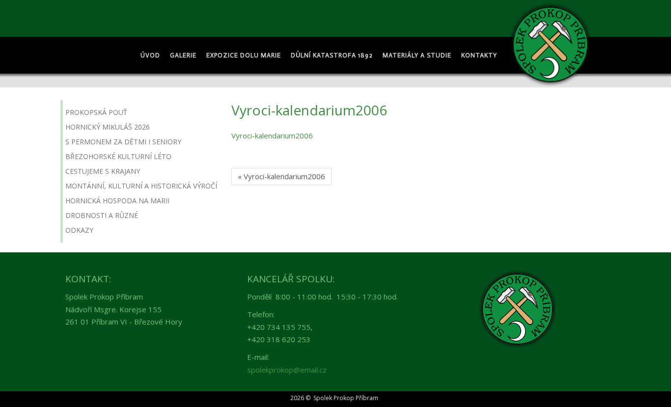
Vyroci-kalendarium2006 (272, 135)
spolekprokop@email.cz (287, 370)
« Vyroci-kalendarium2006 (281, 176)
